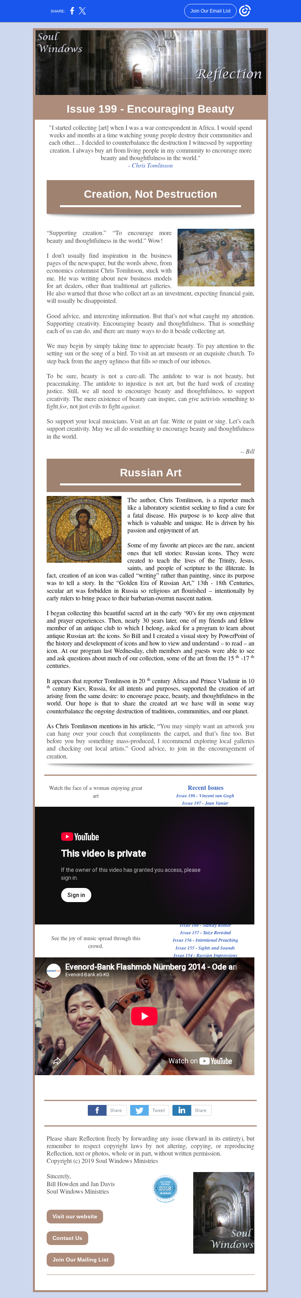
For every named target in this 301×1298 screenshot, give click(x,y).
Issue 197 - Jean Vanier (205, 803)
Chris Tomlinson (152, 165)
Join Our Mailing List (81, 1259)
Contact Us (67, 1238)
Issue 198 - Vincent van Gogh (205, 795)
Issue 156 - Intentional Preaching (205, 940)
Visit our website (75, 1216)
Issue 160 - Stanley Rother (205, 925)
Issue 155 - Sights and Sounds (205, 947)
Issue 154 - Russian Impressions (206, 955)
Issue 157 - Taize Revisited (205, 932)
